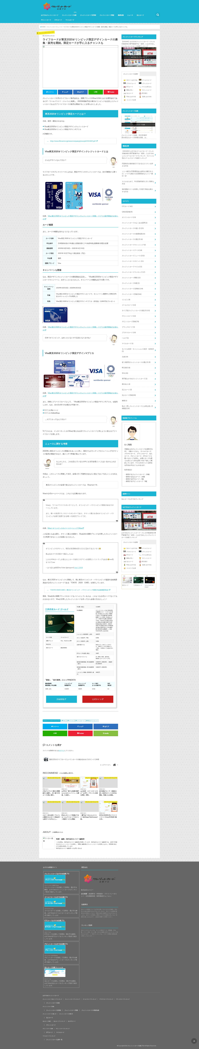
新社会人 (126, 384)
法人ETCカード (72, 1021)
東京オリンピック (93, 720)
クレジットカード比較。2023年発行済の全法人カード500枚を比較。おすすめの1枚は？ (134, 136)
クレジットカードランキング (133, 272)
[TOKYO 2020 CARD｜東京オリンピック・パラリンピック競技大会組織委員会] (109, 590)
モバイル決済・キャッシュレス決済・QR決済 (138, 350)
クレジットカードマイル (132, 267)
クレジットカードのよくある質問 (134, 223)
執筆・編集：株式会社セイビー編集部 (70, 839)
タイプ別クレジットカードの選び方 (136, 310)
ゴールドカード (146, 80)
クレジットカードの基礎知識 (133, 234)
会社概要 (84, 894)
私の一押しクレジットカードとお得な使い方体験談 (137, 407)
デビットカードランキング (63, 1028)
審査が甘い (129, 90)
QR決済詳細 (127, 212)
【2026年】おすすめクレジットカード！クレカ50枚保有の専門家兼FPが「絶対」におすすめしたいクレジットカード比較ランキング (138, 44)
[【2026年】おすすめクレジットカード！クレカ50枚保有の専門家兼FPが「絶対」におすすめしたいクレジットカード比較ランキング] (138, 57)
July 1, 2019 (79, 568)
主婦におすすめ (146, 96)
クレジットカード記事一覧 (54, 1039)
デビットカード (46, 20)
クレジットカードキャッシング (134, 245)
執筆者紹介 (128, 470)
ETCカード (58, 20)
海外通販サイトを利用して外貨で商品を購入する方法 (137, 190)
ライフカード (80, 720)
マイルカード (70, 20)
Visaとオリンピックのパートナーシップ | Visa (65, 528)
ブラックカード (146, 83)
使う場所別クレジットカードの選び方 (136, 362)
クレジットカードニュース (52, 720)
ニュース (130, 15)
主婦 (125, 357)
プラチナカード (131, 83)
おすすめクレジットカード (49, 15)
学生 (125, 373)
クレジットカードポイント (133, 261)
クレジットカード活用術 (88, 15)
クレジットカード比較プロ (136, 1046)
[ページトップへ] (194, 1041)
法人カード (140, 15)
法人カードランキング (59, 1021)
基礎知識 (121, 15)
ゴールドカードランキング (89, 999)
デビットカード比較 (48, 1028)
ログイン (61, 750)
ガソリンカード (129, 217)
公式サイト (96, 699)
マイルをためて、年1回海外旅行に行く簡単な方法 (138, 182)
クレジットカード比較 (69, 15)
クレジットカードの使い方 (133, 228)
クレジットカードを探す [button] (130, 74)
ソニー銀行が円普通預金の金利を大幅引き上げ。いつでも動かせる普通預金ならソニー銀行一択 (137, 173)
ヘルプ (125, 338)
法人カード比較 (47, 1021)
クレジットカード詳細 (131, 294)
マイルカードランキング (49, 1036)
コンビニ (126, 299)
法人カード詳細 (129, 395)
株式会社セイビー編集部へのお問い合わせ (69, 848)
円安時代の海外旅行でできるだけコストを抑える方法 (137, 165)
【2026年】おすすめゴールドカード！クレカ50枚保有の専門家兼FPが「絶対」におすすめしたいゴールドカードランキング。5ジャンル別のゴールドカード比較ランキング (138, 154)
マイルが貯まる (146, 87)
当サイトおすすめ (131, 80)
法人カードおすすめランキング (132, 499)
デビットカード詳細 (130, 321)
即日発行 (144, 93)
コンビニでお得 (131, 100)
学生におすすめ (131, 96)
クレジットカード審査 (107, 15)
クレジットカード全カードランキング (52, 999)
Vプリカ (71, 720)
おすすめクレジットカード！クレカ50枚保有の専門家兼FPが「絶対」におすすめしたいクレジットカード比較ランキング (138, 535)
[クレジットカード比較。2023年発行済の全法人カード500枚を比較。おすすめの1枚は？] (138, 124)
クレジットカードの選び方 (132, 239)
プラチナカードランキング (106, 999)
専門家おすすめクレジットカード (134, 378)
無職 (124, 400)
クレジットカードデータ (132, 250)
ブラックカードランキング (123, 999)
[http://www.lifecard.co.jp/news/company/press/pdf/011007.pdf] (97, 141)
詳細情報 (60, 699)
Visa (64, 720)
